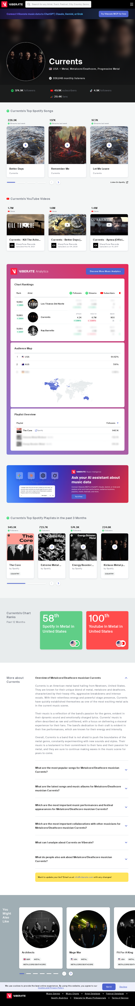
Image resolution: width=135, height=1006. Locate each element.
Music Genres (53, 993)
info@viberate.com (84, 877)
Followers (77, 293)
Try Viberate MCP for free (113, 14)
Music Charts (72, 993)
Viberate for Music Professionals (90, 998)
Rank (18, 293)
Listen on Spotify (117, 182)
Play (25, 145)
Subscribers (109, 293)
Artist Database (92, 993)
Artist (30, 293)
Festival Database (115, 993)
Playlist (19, 423)
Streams (92, 293)
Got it (109, 987)
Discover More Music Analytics (105, 271)
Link (36, 430)
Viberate (12, 4)
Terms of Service (120, 998)
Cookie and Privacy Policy (51, 988)
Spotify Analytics (59, 998)
